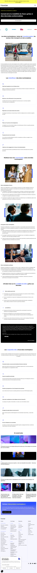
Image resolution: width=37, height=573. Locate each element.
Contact (29, 533)
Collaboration (3, 549)
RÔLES (11, 533)
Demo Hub (20, 527)
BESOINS (11, 541)
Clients (29, 529)
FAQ (28, 526)
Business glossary (3, 534)
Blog (19, 531)
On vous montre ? (18, 20)
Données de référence (13, 556)
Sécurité (2, 570)
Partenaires (29, 530)
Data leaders (12, 535)
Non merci (4, 568)
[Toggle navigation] (35, 5)
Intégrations (2, 526)
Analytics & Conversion (4, 544)
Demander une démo (6, 512)
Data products (3, 547)
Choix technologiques (4, 527)
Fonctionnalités (3, 531)
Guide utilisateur (20, 526)
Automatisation (3, 543)
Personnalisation (3, 539)
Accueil (2, 8)
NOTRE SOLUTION (3, 523)
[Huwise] (4, 5)
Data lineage (2, 538)
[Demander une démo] (18, 508)
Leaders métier (12, 536)
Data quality (2, 535)
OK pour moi (18, 568)
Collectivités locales (13, 526)
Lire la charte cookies (5, 564)
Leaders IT (11, 537)
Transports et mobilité (13, 529)
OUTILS (19, 523)
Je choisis (11, 568)
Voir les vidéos (17, 2)
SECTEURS (11, 523)
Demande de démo (31, 534)
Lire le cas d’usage (31, 340)
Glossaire (19, 535)
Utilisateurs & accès (3, 540)
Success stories (20, 534)
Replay (19, 538)
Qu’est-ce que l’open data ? (22, 539)
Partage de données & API (4, 548)
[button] (2, 571)
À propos (29, 523)
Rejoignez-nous (30, 528)
